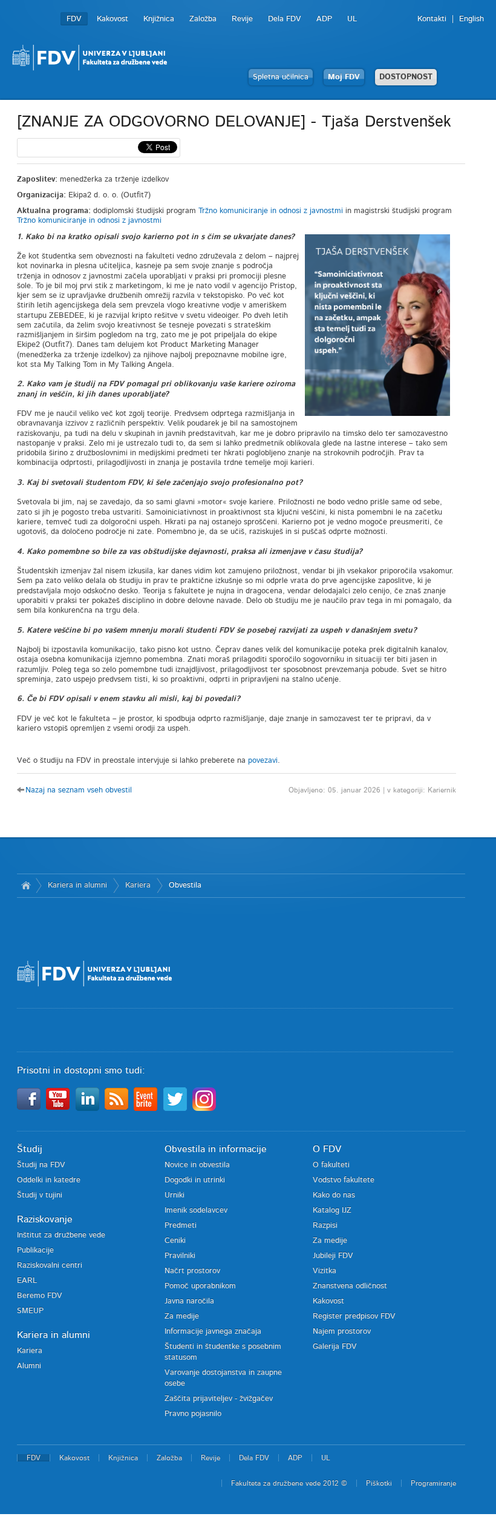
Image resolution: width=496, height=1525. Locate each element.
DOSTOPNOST (405, 77)
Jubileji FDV (333, 1256)
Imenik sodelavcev (196, 1210)
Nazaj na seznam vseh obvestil (78, 790)
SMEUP (30, 1311)
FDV (74, 19)
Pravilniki (180, 1256)
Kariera (138, 885)
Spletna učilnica (280, 77)
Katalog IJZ (332, 1210)
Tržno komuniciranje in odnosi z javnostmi (270, 211)
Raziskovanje (45, 1219)
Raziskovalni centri (49, 1266)
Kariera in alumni (77, 885)
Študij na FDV (41, 1165)
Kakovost (112, 19)
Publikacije (35, 1250)
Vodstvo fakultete (343, 1180)
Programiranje (433, 1483)
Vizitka (324, 1271)
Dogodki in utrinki (195, 1180)
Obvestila (185, 885)
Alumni (29, 1366)
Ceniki (175, 1241)
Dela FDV (284, 19)
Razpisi (325, 1226)
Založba (203, 19)
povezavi (263, 761)
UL (352, 19)
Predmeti (181, 1226)
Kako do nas (334, 1195)
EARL (27, 1281)
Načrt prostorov (192, 1271)
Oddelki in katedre (48, 1180)
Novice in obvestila (197, 1165)
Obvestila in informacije (216, 1149)
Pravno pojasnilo (193, 1414)
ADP (324, 19)
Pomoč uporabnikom (200, 1286)
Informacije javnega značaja (213, 1332)
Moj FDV (344, 77)
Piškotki (379, 1483)
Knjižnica (158, 19)
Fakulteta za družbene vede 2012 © (289, 1483)
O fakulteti (331, 1165)
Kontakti (431, 19)
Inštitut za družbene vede (61, 1235)
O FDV (327, 1149)
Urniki (174, 1195)
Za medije (182, 1316)
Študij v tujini (39, 1195)
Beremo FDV (39, 1296)
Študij (29, 1149)
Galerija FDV (335, 1347)
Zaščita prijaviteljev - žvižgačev (219, 1399)
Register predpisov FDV (354, 1316)
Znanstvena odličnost (350, 1286)
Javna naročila (189, 1301)
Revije (242, 19)
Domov (26, 885)
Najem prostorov (342, 1332)
